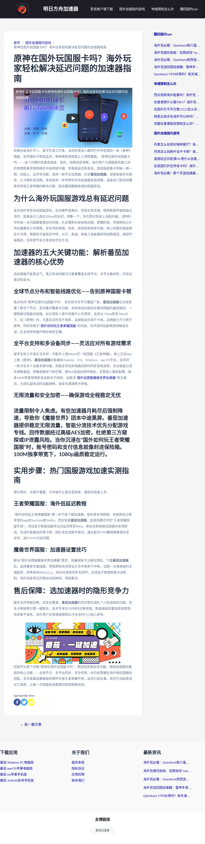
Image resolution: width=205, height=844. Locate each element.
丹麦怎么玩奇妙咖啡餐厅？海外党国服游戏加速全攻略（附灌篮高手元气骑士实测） (177, 144)
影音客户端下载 (101, 9)
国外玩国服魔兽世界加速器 (96, 377)
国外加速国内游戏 (132, 9)
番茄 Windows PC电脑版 (17, 762)
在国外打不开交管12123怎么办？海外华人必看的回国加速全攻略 (177, 109)
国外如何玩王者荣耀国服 (58, 326)
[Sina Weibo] (31, 702)
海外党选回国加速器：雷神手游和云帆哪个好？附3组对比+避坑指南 (177, 67)
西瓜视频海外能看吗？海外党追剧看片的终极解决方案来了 (177, 95)
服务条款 (78, 762)
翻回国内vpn (189, 9)
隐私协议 (78, 768)
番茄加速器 (102, 830)
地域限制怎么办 (162, 9)
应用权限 (78, 774)
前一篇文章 (30, 724)
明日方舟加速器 (60, 9)
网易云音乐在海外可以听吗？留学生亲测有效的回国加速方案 (177, 116)
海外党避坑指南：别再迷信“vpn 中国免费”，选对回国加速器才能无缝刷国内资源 (177, 52)
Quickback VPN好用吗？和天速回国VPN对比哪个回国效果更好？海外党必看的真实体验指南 (177, 74)
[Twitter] (24, 702)
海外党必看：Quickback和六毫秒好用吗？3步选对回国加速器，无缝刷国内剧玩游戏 (177, 45)
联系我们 (78, 780)
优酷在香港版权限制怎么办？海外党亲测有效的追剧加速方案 (177, 123)
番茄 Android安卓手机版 (17, 780)
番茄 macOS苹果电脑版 (16, 768)
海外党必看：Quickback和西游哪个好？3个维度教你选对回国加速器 (177, 59)
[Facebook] (17, 702)
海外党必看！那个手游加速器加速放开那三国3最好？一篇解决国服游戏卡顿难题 (177, 173)
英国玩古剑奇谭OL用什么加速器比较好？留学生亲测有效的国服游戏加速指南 (177, 158)
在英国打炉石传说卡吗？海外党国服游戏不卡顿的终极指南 (177, 166)
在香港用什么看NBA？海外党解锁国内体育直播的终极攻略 (177, 102)
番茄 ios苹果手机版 (13, 774)
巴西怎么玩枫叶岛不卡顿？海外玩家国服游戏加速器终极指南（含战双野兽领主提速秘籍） (177, 151)
